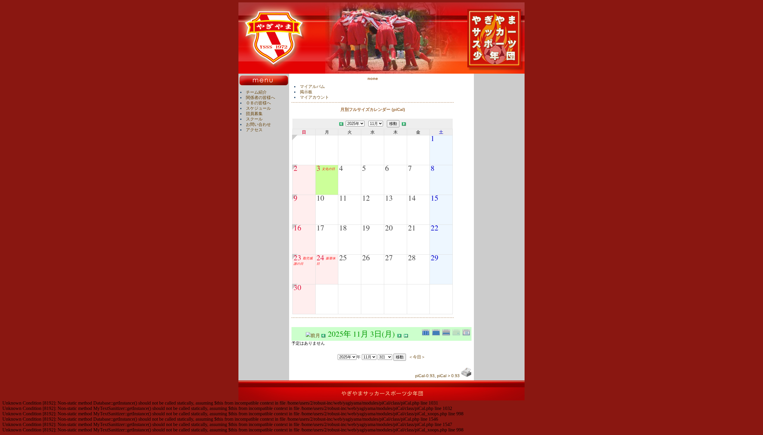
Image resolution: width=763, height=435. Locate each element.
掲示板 (306, 91)
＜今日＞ (417, 357)
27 (389, 257)
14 (412, 197)
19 (366, 227)
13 (389, 197)
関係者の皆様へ (260, 97)
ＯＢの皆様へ (258, 102)
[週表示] (447, 332)
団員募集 (254, 113)
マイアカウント (314, 97)
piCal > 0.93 (448, 375)
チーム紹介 (256, 92)
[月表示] (437, 332)
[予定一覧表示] (467, 332)
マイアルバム (312, 86)
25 (343, 257)
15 (434, 197)
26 (366, 257)
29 (434, 257)
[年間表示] (427, 332)
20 (389, 227)
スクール (254, 119)
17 (320, 227)
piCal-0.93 (425, 375)
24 (320, 257)
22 (434, 227)
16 (297, 227)
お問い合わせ (258, 124)
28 (412, 257)
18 (343, 227)
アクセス (254, 129)
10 (320, 197)
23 (297, 257)
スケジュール (258, 108)
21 (412, 227)
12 (366, 197)
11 (343, 197)
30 (297, 287)
